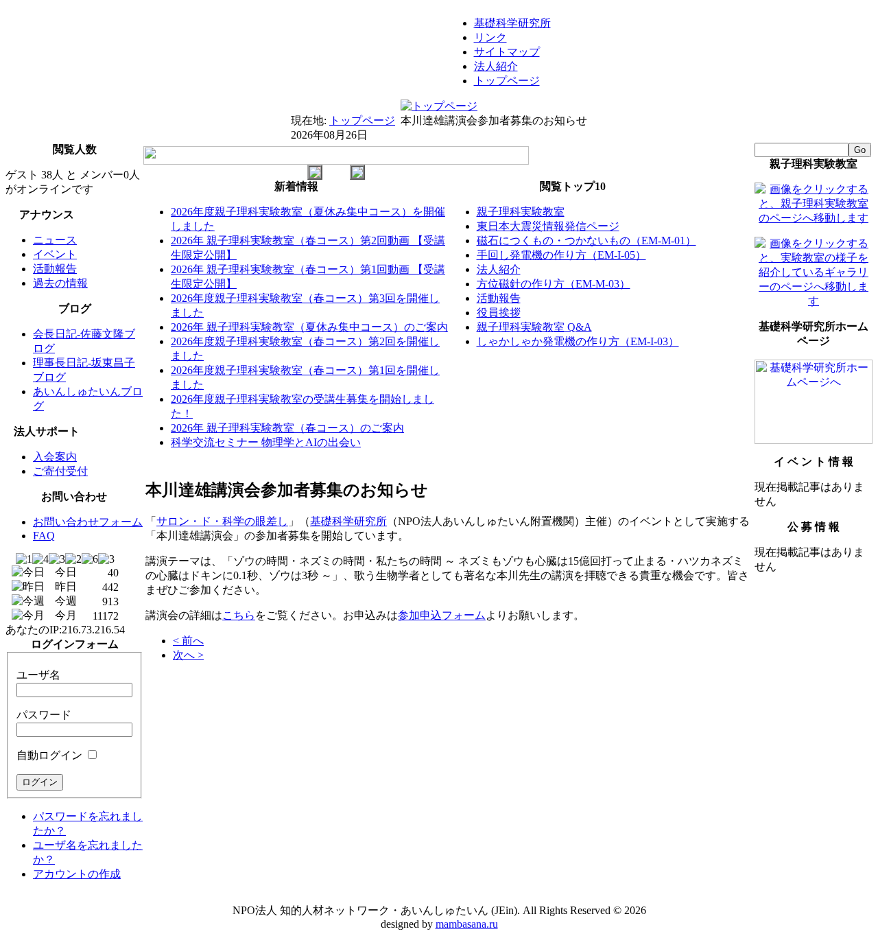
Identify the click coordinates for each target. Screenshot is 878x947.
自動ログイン (49, 755)
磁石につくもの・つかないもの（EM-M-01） (586, 240)
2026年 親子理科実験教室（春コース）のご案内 (287, 428)
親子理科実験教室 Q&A (534, 327)
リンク (490, 37)
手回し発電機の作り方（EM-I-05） (561, 255)
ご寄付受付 (60, 471)
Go (860, 150)
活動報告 (55, 268)
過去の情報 (60, 283)
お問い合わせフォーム (88, 522)
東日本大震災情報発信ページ (548, 226)
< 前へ (188, 640)
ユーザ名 (38, 675)
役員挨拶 (499, 312)
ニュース (55, 240)
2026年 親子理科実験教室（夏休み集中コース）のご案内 (309, 327)
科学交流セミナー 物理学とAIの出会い (266, 442)
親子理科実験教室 (521, 212)
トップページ (507, 80)
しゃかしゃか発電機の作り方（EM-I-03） (578, 341)
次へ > (188, 655)
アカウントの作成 (77, 874)
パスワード (43, 715)
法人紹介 (496, 66)
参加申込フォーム (442, 615)
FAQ (44, 535)
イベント (55, 254)
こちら (238, 615)
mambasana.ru (467, 924)
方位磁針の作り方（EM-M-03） (553, 284)
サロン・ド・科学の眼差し (222, 521)
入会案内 (55, 457)
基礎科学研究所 (512, 23)
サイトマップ (507, 52)
